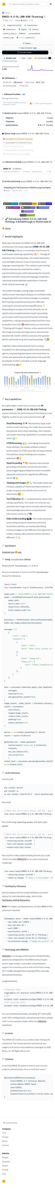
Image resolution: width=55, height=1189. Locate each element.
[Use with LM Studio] (40, 125)
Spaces (5, 1165)
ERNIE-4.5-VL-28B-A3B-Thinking (22, 16)
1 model (50, 118)
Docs (4, 1173)
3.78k (31, 20)
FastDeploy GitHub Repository (16, 900)
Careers (5, 1145)
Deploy (28, 43)
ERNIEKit (6, 956)
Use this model (25, 52)
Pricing (5, 1169)
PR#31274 (21, 859)
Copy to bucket (28, 48)
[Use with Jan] (42, 125)
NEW (23, 94)
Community (44, 58)
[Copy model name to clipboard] (44, 16)
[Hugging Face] (4, 1181)
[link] (27, 189)
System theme (11, 1123)
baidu (7, 12)
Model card (11, 58)
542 (11, 20)
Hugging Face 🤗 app (11, 552)
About (4, 1141)
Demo (8, 228)
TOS (4, 1133)
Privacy (5, 1137)
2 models (49, 121)
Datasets (6, 1161)
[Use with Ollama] (44, 125)
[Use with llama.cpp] (38, 125)
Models (5, 1157)
